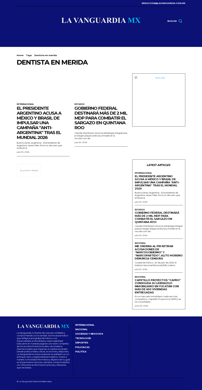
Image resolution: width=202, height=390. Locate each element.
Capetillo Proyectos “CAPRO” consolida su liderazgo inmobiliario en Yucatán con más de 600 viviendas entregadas (158, 286)
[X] (31, 3)
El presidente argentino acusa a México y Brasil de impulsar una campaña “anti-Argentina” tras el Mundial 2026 (39, 122)
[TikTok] (27, 3)
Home (20, 55)
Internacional (25, 104)
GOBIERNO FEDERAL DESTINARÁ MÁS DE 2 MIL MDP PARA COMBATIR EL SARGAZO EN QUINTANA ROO (100, 117)
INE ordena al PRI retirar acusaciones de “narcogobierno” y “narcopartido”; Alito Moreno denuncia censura (158, 252)
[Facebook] (17, 3)
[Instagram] (22, 3)
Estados (79, 104)
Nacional (140, 243)
